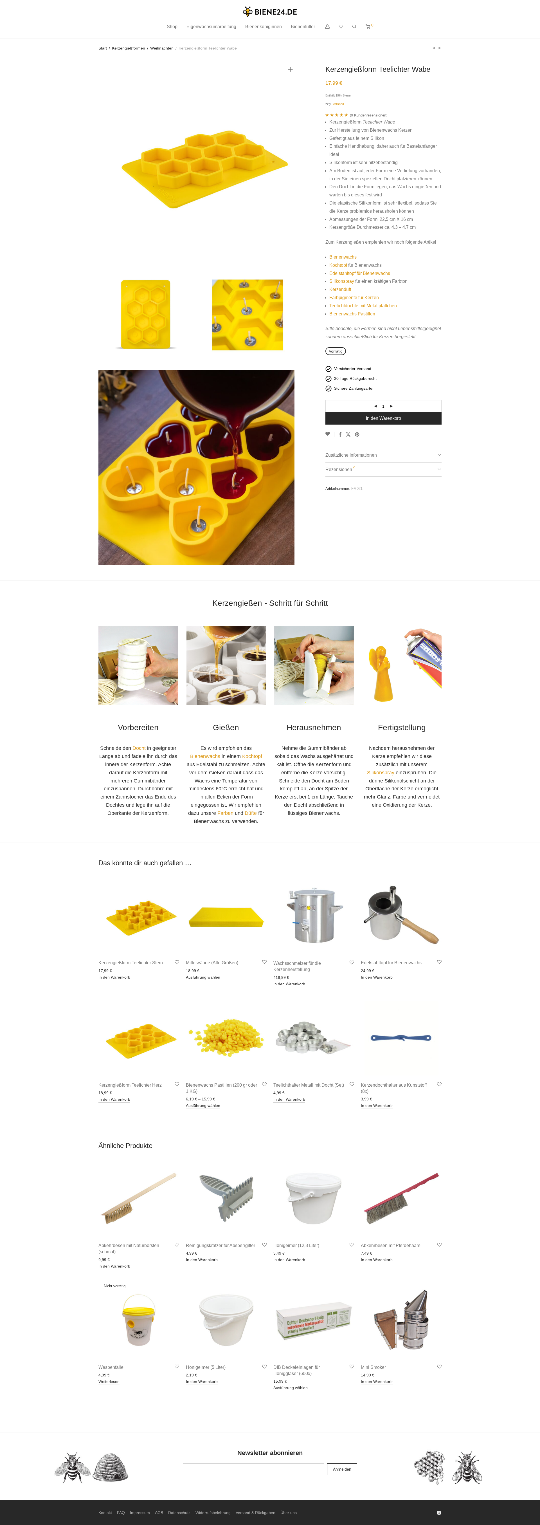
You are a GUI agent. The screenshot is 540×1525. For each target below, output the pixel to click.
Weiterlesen (109, 1381)
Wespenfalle (110, 1367)
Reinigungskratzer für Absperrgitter (220, 1245)
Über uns (288, 1512)
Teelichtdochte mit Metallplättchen (363, 305)
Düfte (251, 813)
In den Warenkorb (383, 418)
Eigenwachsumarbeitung (211, 26)
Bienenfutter (303, 26)
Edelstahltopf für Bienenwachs (359, 273)
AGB (159, 1512)
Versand (338, 104)
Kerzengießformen (128, 48)
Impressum (140, 1512)
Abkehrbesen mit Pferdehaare (390, 1245)
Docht (139, 748)
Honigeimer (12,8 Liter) (296, 1245)
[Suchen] (354, 27)
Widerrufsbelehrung (213, 1512)
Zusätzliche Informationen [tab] (351, 455)
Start (102, 48)
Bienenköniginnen (263, 26)
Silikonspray (341, 281)
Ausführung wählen (203, 977)
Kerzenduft (340, 289)
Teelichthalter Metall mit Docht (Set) (308, 1085)
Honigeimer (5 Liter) (206, 1367)
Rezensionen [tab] (340, 469)
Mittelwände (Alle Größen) (212, 962)
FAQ (121, 1512)
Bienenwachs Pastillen (352, 313)
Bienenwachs (343, 257)
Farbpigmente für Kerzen (354, 297)
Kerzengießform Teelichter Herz (130, 1085)
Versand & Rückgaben (255, 1512)
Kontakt (105, 1512)
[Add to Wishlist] (329, 434)
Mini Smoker (373, 1367)
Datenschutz (179, 1512)
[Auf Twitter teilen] (348, 435)
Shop (172, 26)
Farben (225, 813)
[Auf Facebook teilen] (340, 435)
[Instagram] (439, 1512)
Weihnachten (162, 48)
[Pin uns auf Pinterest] (357, 435)
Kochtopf (338, 265)
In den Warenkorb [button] (114, 977)
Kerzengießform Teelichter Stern (130, 962)
